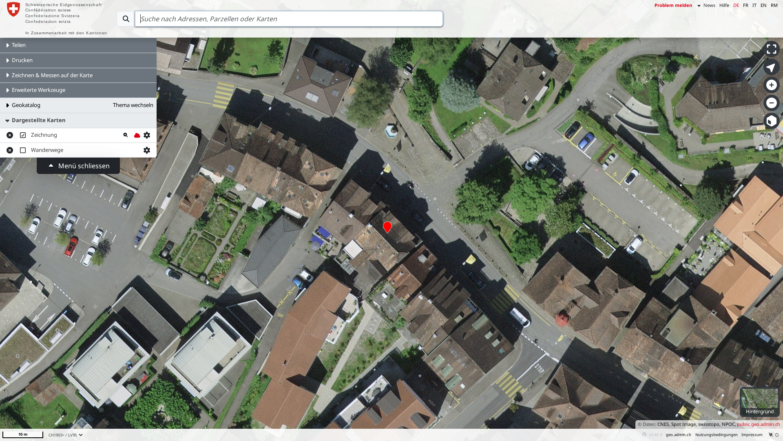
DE (736, 5)
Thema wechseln (133, 105)
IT (754, 5)
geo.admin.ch (678, 434)
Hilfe (724, 5)
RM (774, 5)
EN (764, 5)
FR (745, 5)
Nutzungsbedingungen (716, 434)
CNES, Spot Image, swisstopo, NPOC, (696, 424)
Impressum (752, 434)
